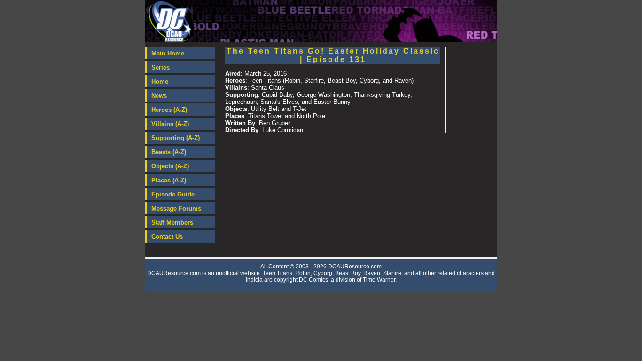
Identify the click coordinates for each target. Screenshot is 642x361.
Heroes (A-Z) (169, 109)
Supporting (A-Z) (175, 137)
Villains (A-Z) (170, 123)
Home (159, 81)
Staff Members (172, 222)
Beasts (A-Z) (168, 152)
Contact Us (167, 236)
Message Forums (176, 208)
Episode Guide (173, 194)
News (159, 95)
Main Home (167, 53)
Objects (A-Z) (170, 166)
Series (160, 67)
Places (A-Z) (168, 180)
